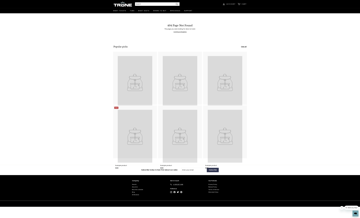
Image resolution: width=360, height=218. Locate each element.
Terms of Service (213, 189)
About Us (135, 187)
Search (134, 184)
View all (244, 47)
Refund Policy (212, 187)
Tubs (132, 11)
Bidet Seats (143, 11)
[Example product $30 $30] (180, 78)
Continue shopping (180, 32)
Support (188, 11)
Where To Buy (159, 11)
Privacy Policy (212, 184)
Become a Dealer (137, 189)
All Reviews (135, 195)
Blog (133, 192)
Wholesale (175, 11)
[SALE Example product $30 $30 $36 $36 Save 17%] (135, 78)
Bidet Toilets (119, 11)
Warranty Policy (213, 192)
